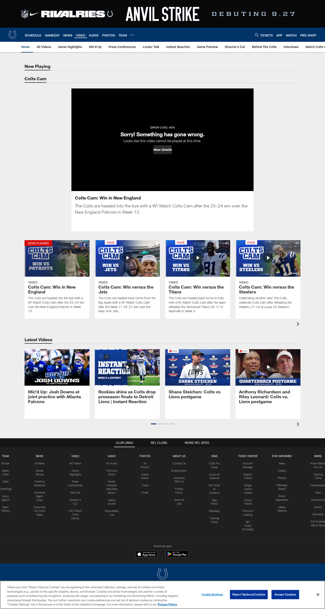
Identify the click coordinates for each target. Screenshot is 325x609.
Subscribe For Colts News (40, 511)
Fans (318, 492)
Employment (179, 470)
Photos (145, 456)
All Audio (111, 463)
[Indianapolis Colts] (162, 574)
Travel (144, 485)
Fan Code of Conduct (214, 489)
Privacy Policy (167, 604)
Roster (5, 463)
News (39, 456)
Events (318, 507)
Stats (5, 481)
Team (5, 456)
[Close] (318, 594)
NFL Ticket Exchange (248, 525)
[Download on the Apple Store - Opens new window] (146, 554)
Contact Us (179, 463)
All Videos (75, 463)
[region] (162, 595)
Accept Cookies (285, 594)
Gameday (214, 510)
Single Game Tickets (248, 489)
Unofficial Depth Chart (39, 496)
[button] (162, 149)
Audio (112, 456)
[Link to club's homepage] (12, 34)
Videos (282, 470)
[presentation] (298, 324)
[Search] (256, 35)
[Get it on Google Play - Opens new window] (177, 556)
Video (75, 456)
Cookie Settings (212, 594)
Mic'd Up (75, 492)
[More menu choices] (132, 35)
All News (39, 463)
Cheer (145, 492)
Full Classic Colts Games (75, 514)
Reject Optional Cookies (248, 594)
